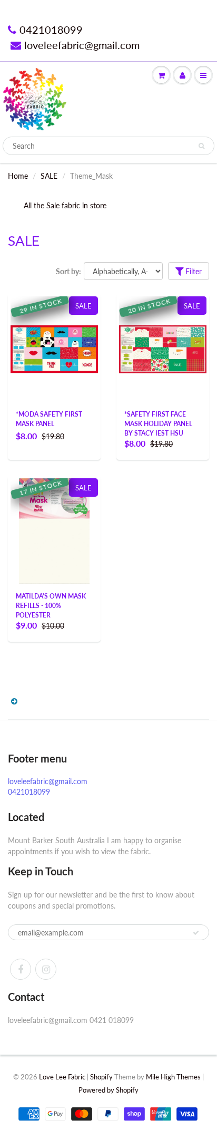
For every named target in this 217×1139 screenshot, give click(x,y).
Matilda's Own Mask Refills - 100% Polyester (51, 605)
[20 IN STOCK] (162, 319)
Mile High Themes (173, 1077)
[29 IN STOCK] (54, 339)
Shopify (101, 1077)
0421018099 (51, 29)
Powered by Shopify (108, 1090)
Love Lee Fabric (62, 1077)
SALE (49, 175)
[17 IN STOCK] (54, 530)
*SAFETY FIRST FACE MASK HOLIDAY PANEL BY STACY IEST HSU (158, 423)
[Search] (201, 146)
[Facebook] (20, 969)
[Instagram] (45, 969)
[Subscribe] (196, 932)
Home (18, 175)
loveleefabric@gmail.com (82, 44)
